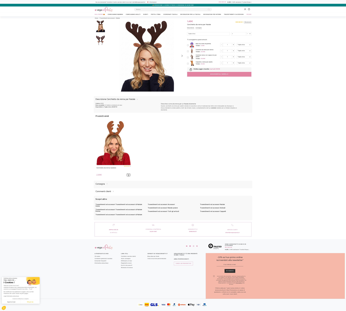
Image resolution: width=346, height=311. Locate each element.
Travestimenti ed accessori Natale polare (163, 208)
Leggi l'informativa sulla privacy (11, 296)
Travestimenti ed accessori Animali (212, 208)
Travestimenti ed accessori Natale (212, 204)
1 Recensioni (247, 22)
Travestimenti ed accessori (107, 18)
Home (96, 18)
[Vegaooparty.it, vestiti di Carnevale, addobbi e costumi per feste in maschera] (104, 8)
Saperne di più (11, 302)
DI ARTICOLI (113, 232)
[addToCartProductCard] (128, 175)
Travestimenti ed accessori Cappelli (213, 211)
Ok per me (30, 302)
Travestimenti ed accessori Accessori (161, 204)
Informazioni (153, 2)
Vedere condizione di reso (114, 105)
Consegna (199, 27)
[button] (4, 308)
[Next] (181, 55)
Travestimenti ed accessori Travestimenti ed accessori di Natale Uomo (119, 205)
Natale (118, 18)
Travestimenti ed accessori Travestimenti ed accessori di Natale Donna (119, 210)
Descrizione (190, 27)
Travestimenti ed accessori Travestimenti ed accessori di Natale (119, 214)
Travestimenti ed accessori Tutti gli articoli (163, 211)
